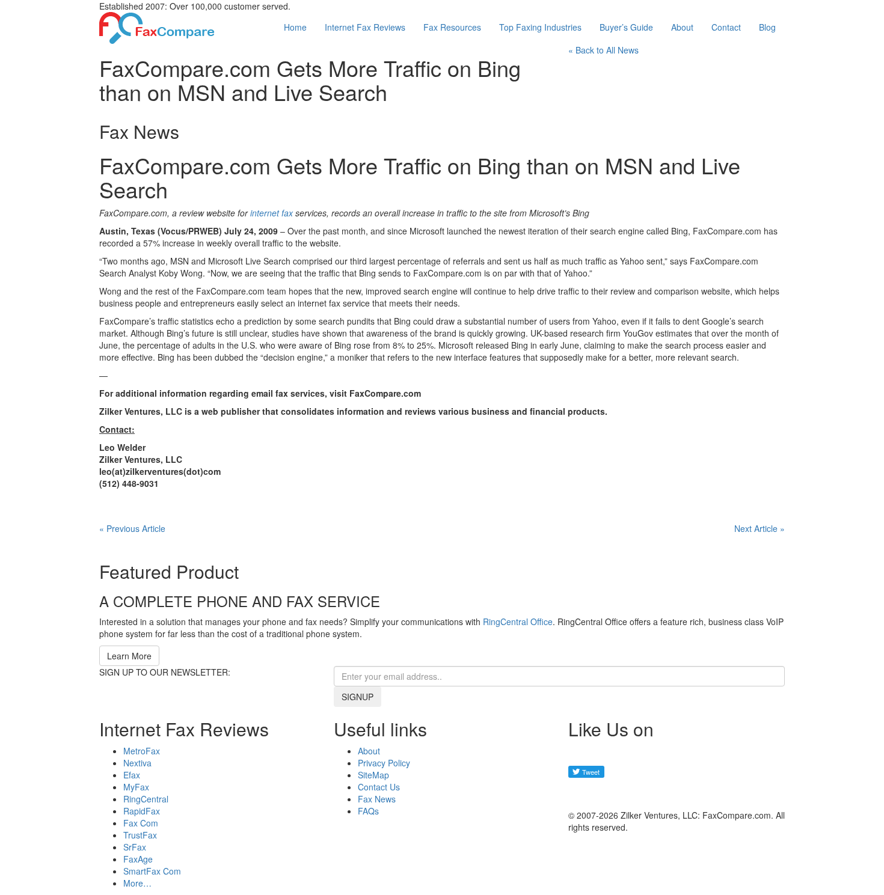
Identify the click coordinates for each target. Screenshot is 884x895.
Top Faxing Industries (540, 27)
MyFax (136, 787)
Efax (131, 775)
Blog (767, 27)
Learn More (129, 656)
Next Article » (759, 528)
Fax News (377, 799)
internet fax (271, 213)
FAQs (368, 811)
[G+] (583, 793)
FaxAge (138, 859)
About (682, 27)
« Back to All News (603, 50)
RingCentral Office (518, 622)
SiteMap (373, 775)
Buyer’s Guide (626, 27)
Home (295, 27)
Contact (726, 27)
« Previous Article (132, 528)
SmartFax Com (152, 871)
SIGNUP (357, 697)
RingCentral (145, 799)
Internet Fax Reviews (365, 27)
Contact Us (379, 787)
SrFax (134, 847)
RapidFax (141, 811)
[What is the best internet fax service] (157, 26)
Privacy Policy (384, 763)
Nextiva (137, 763)
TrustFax (140, 835)
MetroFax (141, 751)
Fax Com (140, 823)
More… (137, 883)
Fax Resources (452, 27)
